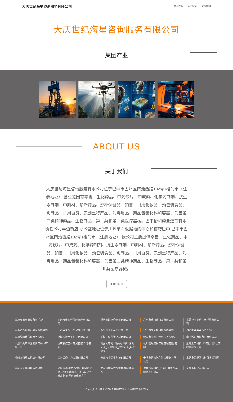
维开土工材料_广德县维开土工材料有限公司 (203, 345)
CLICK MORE (116, 284)
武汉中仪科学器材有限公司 (115, 336)
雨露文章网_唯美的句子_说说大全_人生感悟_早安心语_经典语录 (117, 347)
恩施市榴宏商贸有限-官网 (29, 319)
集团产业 (178, 6)
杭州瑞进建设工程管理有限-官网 (160, 345)
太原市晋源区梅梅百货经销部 (202, 357)
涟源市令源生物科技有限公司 (159, 336)
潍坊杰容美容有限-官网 (199, 330)
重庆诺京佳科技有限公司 (29, 368)
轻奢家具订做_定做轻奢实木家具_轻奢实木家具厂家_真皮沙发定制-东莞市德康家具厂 (75, 372)
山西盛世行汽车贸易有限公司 (74, 330)
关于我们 (192, 6)
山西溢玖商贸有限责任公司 (201, 336)
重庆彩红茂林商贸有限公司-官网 (74, 345)
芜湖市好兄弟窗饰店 (197, 368)
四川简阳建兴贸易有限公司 (30, 336)
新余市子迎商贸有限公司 (114, 330)
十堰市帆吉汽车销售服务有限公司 (159, 359)
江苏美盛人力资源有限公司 (73, 357)
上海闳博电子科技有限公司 (73, 336)
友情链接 (206, 6)
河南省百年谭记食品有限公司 (31, 330)
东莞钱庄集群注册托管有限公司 (202, 321)
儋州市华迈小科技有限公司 (115, 357)
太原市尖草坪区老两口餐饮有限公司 (31, 345)
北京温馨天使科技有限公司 (158, 330)
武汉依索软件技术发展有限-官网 (117, 370)
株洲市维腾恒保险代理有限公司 (74, 321)
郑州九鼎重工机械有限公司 (30, 357)
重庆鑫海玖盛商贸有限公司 (115, 319)
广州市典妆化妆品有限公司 (158, 319)
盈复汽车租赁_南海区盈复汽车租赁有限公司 (160, 370)
